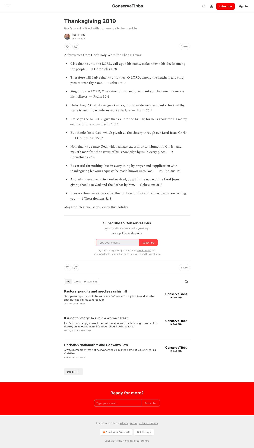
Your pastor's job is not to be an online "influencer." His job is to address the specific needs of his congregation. (109, 297)
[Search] (203, 6)
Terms (133, 423)
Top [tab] (68, 281)
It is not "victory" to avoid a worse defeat (96, 318)
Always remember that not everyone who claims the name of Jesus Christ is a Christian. (110, 351)
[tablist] (81, 281)
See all (71, 371)
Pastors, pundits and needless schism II (95, 291)
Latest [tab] (77, 281)
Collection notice (148, 423)
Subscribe (225, 6)
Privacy (124, 423)
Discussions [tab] (90, 281)
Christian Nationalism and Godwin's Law (96, 345)
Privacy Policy (153, 253)
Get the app (144, 432)
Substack (110, 440)
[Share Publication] (211, 6)
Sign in (243, 6)
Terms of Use (143, 250)
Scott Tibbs (78, 35)
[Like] (67, 46)
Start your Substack (118, 432)
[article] (127, 300)
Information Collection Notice (126, 253)
